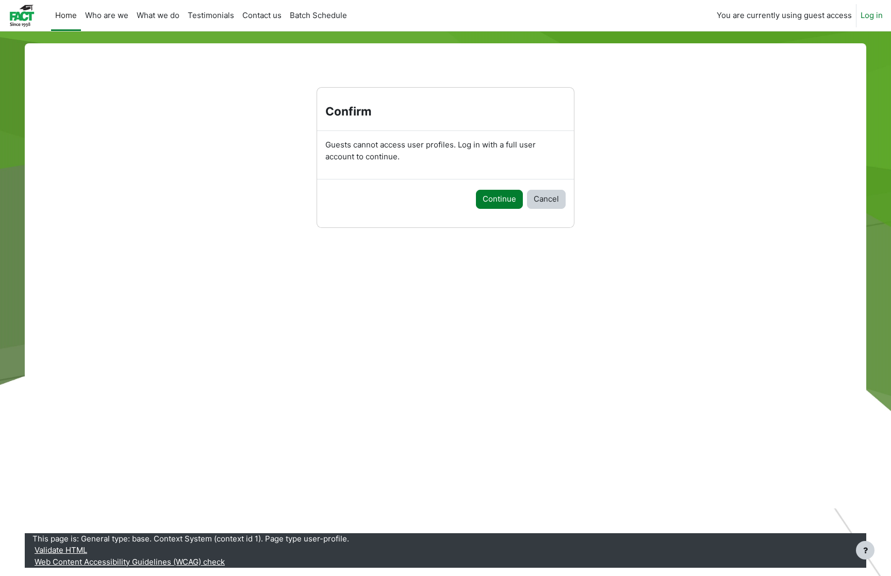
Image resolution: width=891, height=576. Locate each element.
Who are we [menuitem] (106, 15)
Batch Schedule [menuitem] (318, 15)
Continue (499, 199)
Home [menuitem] (66, 15)
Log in (872, 15)
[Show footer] (865, 550)
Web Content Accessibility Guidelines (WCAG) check (130, 562)
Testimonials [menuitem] (211, 15)
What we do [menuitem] (158, 15)
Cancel (546, 199)
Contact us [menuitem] (262, 15)
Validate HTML (61, 550)
